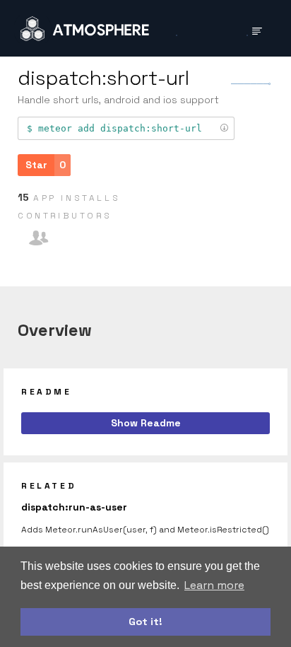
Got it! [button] (145, 621)
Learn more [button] (214, 585)
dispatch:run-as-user (74, 507)
